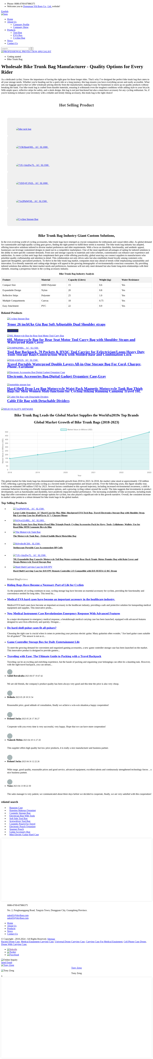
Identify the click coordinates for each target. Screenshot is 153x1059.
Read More (12, 330)
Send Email (6, 962)
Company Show (21, 27)
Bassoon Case (16, 807)
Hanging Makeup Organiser (22, 810)
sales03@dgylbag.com (18, 918)
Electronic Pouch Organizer (22, 826)
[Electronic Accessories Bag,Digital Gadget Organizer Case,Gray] (36, 372)
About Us (11, 22)
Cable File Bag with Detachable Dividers (38, 401)
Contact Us (12, 43)
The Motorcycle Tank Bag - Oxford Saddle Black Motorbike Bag (44, 536)
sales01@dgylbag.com (18, 915)
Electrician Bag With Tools (22, 815)
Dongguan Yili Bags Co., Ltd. (37, 6)
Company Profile (21, 24)
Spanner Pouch (16, 829)
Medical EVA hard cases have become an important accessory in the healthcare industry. (61, 599)
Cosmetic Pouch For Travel (22, 824)
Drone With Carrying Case (13, 944)
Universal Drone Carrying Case (70, 941)
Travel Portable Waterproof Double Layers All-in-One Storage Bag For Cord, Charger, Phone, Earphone (74, 365)
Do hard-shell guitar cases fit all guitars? (31, 627)
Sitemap (51, 939)
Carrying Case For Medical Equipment (104, 941)
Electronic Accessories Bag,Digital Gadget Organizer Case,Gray (56, 376)
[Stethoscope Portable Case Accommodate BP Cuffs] (27, 543)
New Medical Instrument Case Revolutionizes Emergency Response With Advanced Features (63, 613)
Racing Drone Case (10, 941)
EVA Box (17, 35)
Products (11, 30)
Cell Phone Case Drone (135, 941)
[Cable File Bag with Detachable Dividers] (27, 397)
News (10, 40)
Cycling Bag (19, 38)
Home (10, 19)
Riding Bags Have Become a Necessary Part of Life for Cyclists (45, 585)
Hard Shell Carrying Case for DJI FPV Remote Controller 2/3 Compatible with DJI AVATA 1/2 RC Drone (65, 571)
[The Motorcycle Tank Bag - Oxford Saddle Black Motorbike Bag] (26, 532)
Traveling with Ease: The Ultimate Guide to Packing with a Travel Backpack (54, 656)
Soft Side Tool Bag (18, 818)
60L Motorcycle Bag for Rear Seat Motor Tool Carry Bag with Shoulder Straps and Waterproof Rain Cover (71, 341)
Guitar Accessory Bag (19, 832)
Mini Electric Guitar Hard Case (24, 834)
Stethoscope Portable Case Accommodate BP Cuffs (38, 547)
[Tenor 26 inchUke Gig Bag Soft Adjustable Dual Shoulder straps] (18, 318)
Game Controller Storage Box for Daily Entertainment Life (43, 641)
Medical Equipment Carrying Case (37, 941)
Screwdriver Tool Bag (19, 821)
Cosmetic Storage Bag (19, 813)
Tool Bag (17, 32)
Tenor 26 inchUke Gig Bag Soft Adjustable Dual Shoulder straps (56, 324)
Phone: (10, 3)
